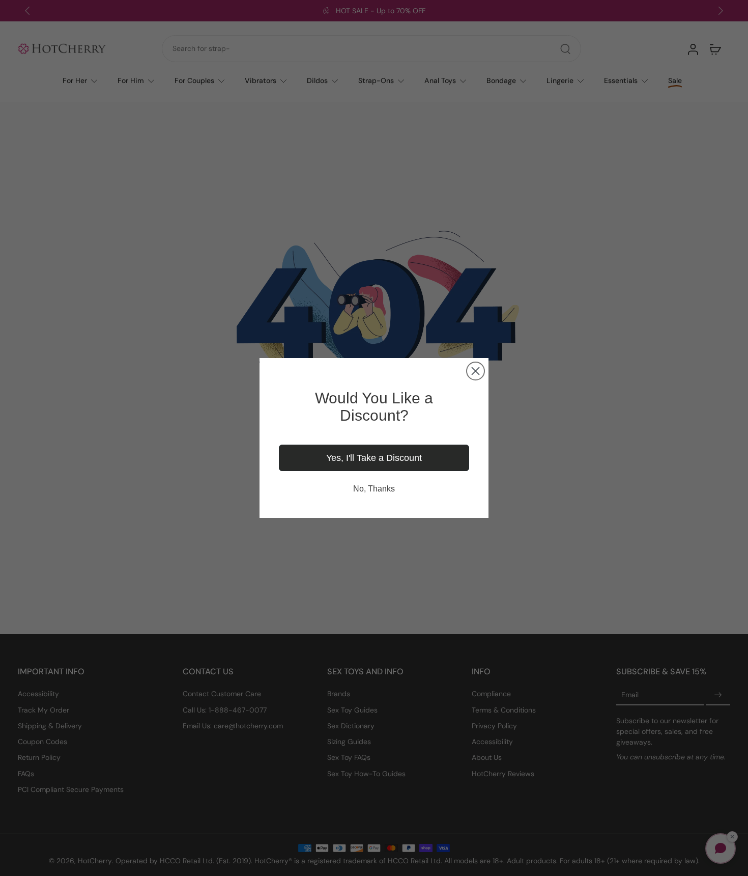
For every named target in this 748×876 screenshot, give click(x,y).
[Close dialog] (475, 371)
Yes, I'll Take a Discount (374, 458)
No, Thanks (374, 488)
